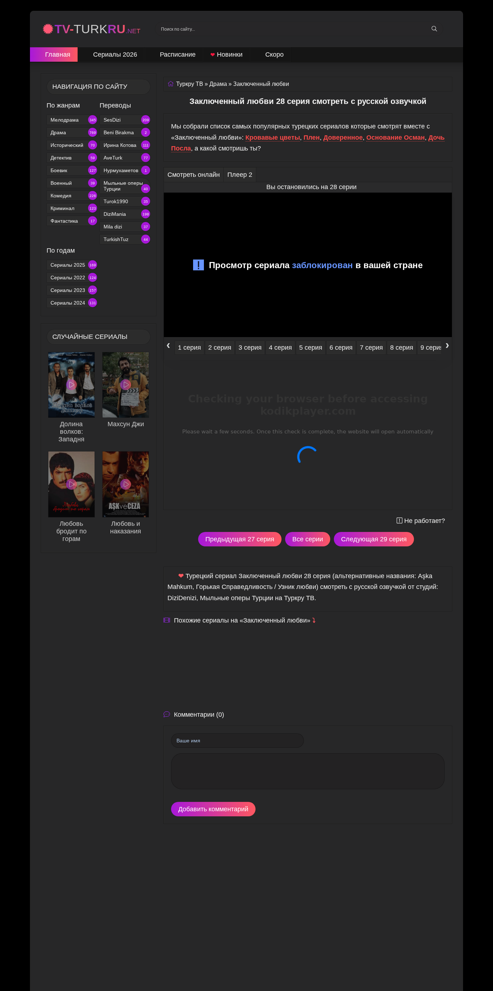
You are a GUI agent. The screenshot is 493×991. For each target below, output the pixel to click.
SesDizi (126, 120)
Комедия (73, 195)
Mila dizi (126, 227)
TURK (97, 29)
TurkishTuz (126, 239)
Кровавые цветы (272, 137)
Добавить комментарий (213, 809)
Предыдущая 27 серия (239, 539)
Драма (73, 132)
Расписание (178, 54)
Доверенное (343, 137)
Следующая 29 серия (374, 539)
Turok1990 (126, 201)
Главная (57, 54)
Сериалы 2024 (73, 303)
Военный (73, 183)
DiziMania (126, 214)
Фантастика (73, 221)
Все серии (307, 539)
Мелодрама (73, 120)
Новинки (226, 54)
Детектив (73, 158)
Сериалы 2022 (73, 277)
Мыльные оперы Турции (126, 186)
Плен (312, 137)
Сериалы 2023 (73, 290)
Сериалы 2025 (73, 265)
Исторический (73, 145)
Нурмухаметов (125, 170)
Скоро (274, 54)
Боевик (73, 170)
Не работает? (424, 520)
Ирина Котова (126, 145)
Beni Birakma (125, 132)
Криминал (73, 208)
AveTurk (126, 158)
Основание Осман (395, 137)
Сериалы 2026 (115, 54)
